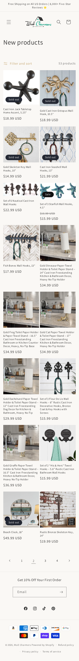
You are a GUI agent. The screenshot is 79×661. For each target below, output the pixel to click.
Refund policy (66, 644)
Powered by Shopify (43, 644)
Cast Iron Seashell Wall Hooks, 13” (53, 168)
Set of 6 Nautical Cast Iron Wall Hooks (18, 202)
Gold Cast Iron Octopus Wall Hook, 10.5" (56, 112)
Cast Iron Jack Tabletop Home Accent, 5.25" (17, 110)
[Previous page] (10, 560)
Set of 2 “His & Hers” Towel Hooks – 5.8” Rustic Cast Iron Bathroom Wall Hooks (57, 469)
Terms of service (52, 651)
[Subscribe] (61, 592)
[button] (9, 22)
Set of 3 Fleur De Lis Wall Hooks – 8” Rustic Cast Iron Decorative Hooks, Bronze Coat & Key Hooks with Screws (56, 405)
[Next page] (69, 560)
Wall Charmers (22, 644)
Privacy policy (30, 651)
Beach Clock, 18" (13, 532)
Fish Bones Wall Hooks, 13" (19, 265)
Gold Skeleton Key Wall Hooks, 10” (17, 168)
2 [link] (33, 561)
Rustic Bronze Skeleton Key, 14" (57, 533)
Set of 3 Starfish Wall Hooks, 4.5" (56, 205)
